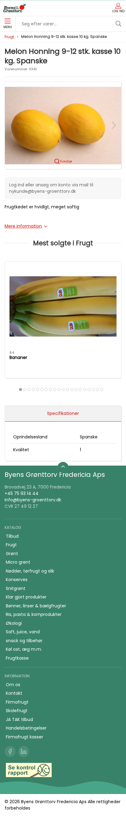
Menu (7, 27)
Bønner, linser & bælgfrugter (36, 606)
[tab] (20, 389)
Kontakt (14, 693)
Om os (13, 685)
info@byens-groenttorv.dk (33, 500)
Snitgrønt (15, 588)
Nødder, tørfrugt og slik (30, 571)
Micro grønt (18, 562)
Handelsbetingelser (26, 728)
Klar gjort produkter (26, 597)
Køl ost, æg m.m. (24, 649)
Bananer (18, 357)
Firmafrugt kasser (24, 737)
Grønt (12, 554)
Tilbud (12, 536)
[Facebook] (10, 751)
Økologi (14, 623)
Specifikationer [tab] (63, 413)
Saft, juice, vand (23, 632)
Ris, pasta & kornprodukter (33, 614)
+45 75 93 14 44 (22, 493)
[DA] (14, 8)
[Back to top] (63, 467)
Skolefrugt (17, 711)
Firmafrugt (17, 702)
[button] (63, 125)
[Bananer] (63, 306)
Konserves (17, 579)
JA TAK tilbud (19, 719)
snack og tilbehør (24, 641)
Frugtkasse (17, 658)
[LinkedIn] (23, 751)
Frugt (9, 36)
